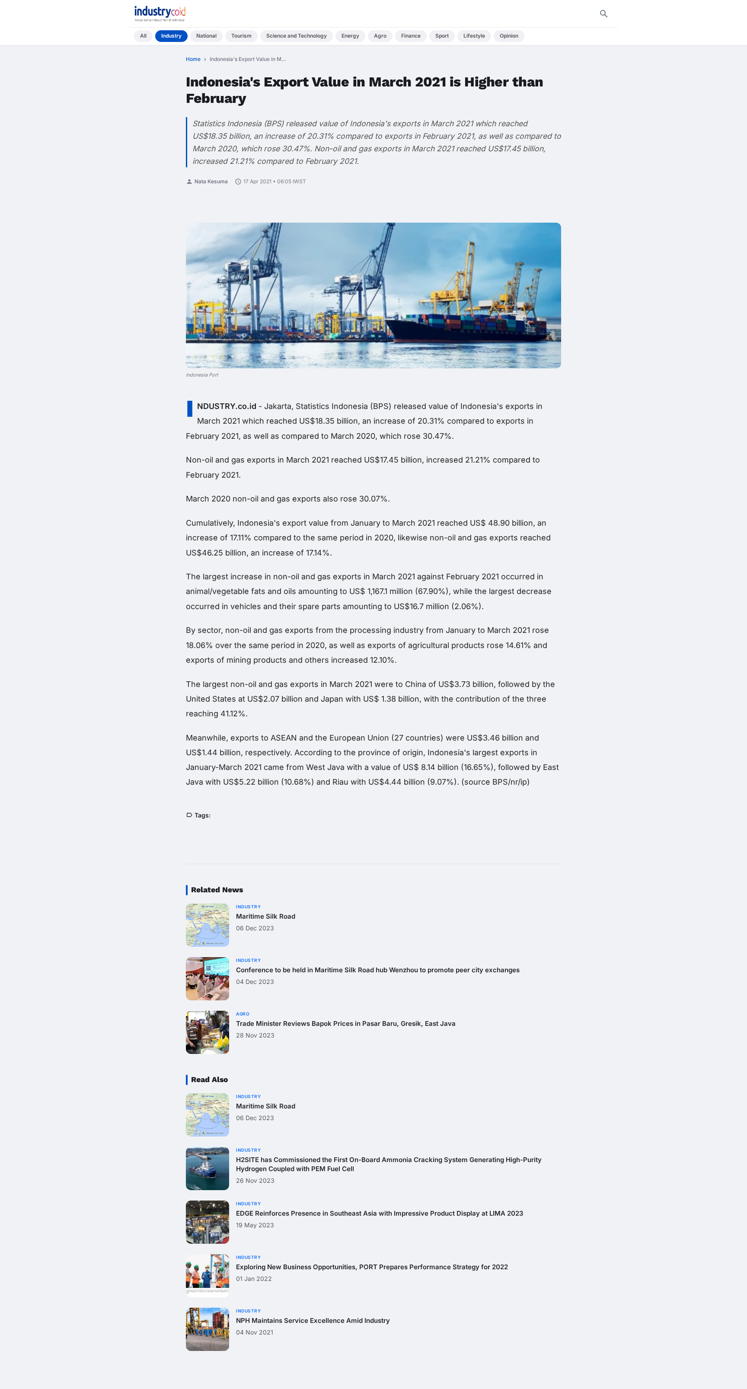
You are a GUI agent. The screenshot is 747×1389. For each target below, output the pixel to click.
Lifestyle (474, 35)
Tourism (241, 35)
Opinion (509, 35)
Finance (411, 35)
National (206, 35)
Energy (350, 35)
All (143, 35)
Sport (442, 35)
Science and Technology (296, 35)
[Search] (604, 13)
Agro (380, 35)
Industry (171, 35)
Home (193, 59)
